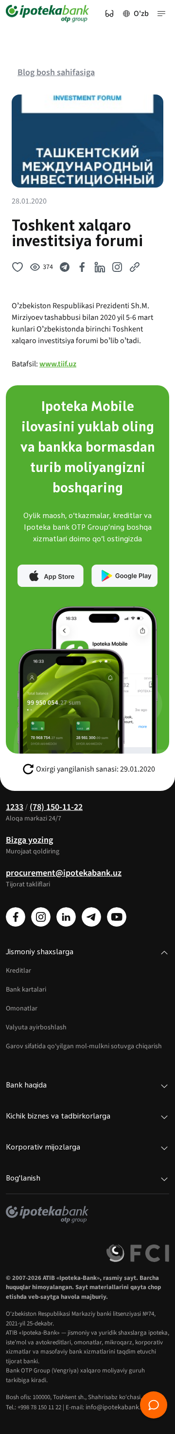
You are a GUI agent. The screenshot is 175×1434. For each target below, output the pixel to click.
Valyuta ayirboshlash (36, 1027)
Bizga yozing (29, 840)
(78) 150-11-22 (56, 807)
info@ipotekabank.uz (116, 1407)
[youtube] (116, 917)
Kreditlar (18, 971)
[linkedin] (66, 917)
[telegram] (91, 917)
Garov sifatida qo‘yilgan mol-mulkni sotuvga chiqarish (84, 1046)
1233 (14, 807)
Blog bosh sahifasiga (56, 72)
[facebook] (15, 917)
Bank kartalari (26, 989)
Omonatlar (21, 1008)
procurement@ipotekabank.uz (64, 873)
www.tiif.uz (57, 364)
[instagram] (41, 917)
